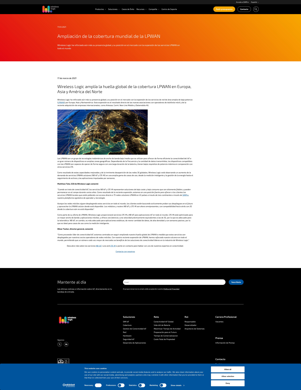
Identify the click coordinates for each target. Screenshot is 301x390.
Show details (176, 385)
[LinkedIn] (66, 344)
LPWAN (61, 102)
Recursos (140, 9)
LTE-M (113, 246)
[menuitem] (242, 2)
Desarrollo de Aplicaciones (134, 343)
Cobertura (127, 325)
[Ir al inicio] (67, 319)
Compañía (153, 9)
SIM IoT (126, 321)
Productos (99, 9)
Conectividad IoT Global (164, 321)
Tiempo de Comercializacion (166, 336)
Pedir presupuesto (224, 9)
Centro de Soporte (169, 9)
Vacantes (219, 321)
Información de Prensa (225, 343)
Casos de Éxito (128, 9)
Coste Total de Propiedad (164, 339)
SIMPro (185, 195)
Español (254, 2)
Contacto (244, 9)
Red (124, 332)
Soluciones (112, 9)
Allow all (227, 369)
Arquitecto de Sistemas (194, 328)
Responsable (190, 321)
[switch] (121, 385)
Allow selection (228, 376)
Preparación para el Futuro (165, 332)
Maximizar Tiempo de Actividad (167, 328)
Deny (228, 383)
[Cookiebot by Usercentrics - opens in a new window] (69, 385)
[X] (59, 344)
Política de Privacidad (171, 289)
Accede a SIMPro (242, 2)
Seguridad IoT (128, 339)
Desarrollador (190, 325)
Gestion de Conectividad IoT (134, 328)
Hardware (127, 336)
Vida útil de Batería (162, 325)
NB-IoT (98, 246)
